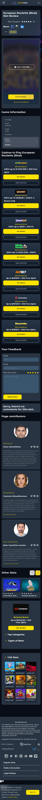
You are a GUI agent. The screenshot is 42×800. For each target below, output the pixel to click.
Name (5, 356)
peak (22, 3)
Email (5, 364)
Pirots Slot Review (20, 673)
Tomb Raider (30, 686)
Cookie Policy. (13, 797)
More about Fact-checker (11, 563)
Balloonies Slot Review (9, 673)
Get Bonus (21, 177)
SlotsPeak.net (21, 722)
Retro (32, 590)
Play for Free (23, 67)
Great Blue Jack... (10, 596)
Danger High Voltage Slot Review (9, 700)
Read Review (21, 183)
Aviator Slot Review (31, 673)
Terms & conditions (21, 102)
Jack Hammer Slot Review (9, 686)
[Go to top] (38, 796)
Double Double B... (29, 596)
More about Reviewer (9, 514)
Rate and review (10, 373)
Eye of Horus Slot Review (20, 686)
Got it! (32, 792)
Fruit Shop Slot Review (31, 700)
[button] (32, 572)
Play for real (20, 97)
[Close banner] (1, 781)
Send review (12, 397)
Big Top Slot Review (20, 700)
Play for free (11, 584)
